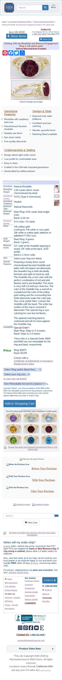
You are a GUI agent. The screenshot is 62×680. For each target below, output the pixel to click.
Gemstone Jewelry (32, 581)
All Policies (9, 601)
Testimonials (47, 598)
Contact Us (23, 634)
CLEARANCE (30, 603)
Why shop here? (11, 583)
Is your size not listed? (15, 378)
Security (14, 605)
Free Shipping (10, 586)
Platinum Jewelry (31, 599)
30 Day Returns (11, 590)
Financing (8, 597)
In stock (6, 546)
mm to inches (45, 670)
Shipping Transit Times (18, 573)
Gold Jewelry (30, 596)
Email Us (48, 590)
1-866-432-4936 (39, 34)
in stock (34, 563)
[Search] (45, 7)
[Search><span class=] (56, 516)
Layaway (16, 597)
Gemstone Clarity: (7, 197)
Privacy (8, 605)
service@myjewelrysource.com (31, 640)
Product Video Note (30, 648)
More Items (18, 36)
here (33, 235)
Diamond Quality (7, 222)
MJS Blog (46, 601)
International (9, 608)
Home (9, 579)
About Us (45, 594)
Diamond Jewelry (31, 592)
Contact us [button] (49, 580)
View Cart (47, 39)
